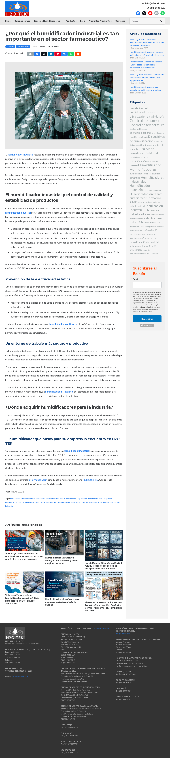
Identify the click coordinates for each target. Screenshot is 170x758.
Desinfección (158, 133)
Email (135, 279)
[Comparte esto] (37, 54)
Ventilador (148, 254)
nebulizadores (140, 214)
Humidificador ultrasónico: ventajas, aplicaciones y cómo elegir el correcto (61, 561)
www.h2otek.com (20, 677)
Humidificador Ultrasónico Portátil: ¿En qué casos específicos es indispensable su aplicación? (104, 566)
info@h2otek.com (38, 479)
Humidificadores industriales (58, 502)
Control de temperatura (147, 125)
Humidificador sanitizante (146, 194)
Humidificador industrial (35, 502)
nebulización (137, 206)
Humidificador (149, 165)
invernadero (143, 202)
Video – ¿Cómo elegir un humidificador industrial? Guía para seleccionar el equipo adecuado (22, 599)
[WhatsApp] (162, 13)
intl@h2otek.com (123, 633)
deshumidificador (139, 129)
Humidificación (138, 161)
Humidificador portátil (152, 190)
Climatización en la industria (46, 499)
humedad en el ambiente (139, 157)
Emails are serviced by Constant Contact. (145, 310)
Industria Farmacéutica (89, 502)
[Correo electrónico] (156, 13)
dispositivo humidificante (139, 137)
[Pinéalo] (57, 54)
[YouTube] (150, 13)
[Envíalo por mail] (30, 54)
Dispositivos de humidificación (89, 499)
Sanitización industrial (137, 234)
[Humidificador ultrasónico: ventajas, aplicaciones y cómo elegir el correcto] (64, 542)
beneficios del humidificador (22, 499)
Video (155, 253)
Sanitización (152, 230)
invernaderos (154, 202)
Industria (74, 502)
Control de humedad (67, 499)
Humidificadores (143, 169)
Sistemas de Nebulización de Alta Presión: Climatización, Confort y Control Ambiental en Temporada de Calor (103, 606)
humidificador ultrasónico (145, 198)
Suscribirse (147, 318)
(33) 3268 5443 (90, 479)
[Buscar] (161, 21)
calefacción (152, 113)
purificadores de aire (138, 230)
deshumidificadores (141, 132)
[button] (61, 21)
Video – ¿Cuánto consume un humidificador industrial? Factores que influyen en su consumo (24, 556)
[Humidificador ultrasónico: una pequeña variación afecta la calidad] (64, 584)
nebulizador (151, 210)
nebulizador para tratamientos (152, 226)
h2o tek (21, 502)
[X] (144, 13)
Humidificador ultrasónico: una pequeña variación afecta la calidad (62, 602)
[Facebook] (138, 13)
